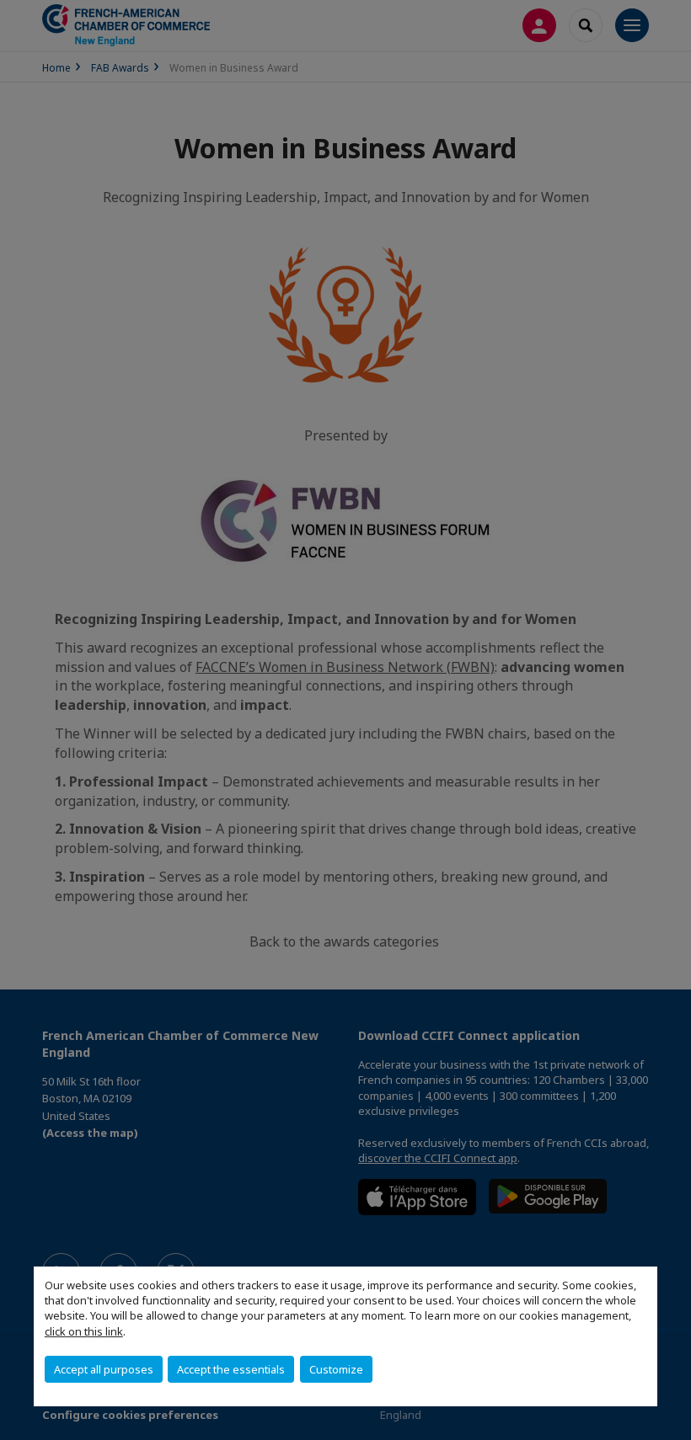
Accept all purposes (103, 1369)
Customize (336, 1369)
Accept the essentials (231, 1369)
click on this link (84, 1331)
